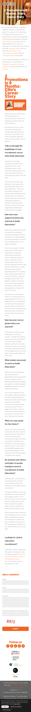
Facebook (5, 64)
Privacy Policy (16, 704)
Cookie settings (6, 709)
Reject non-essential (16, 706)
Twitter (18, 64)
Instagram (12, 64)
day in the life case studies (10, 41)
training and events (8, 55)
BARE (19, 690)
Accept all (5, 706)
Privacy (24, 685)
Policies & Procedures (16, 687)
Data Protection (16, 685)
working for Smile (14, 48)
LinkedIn (5, 66)
